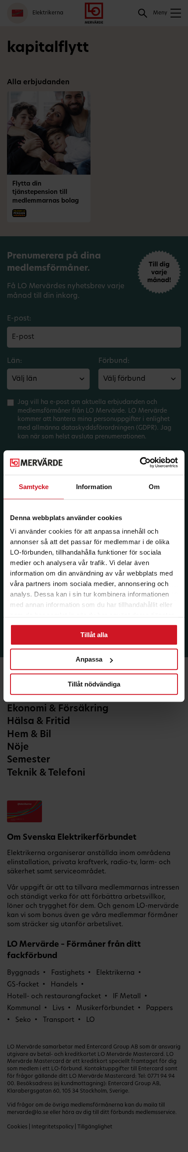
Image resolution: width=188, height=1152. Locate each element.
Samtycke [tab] (34, 486)
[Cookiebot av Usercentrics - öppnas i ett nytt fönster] (139, 462)
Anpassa (89, 659)
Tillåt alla (94, 634)
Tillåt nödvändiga (94, 684)
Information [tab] (94, 486)
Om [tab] (154, 486)
